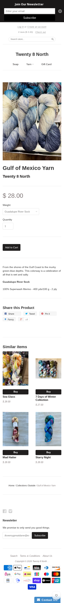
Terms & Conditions (30, 556)
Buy (16, 391)
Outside (31, 485)
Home (11, 485)
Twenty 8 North (32, 54)
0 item (25, 32)
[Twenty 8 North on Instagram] (10, 511)
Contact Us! (49, 599)
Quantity (7, 219)
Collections (21, 485)
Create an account (36, 27)
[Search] (53, 39)
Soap (15, 64)
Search (13, 556)
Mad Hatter (9, 457)
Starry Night (43, 457)
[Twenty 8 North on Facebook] (5, 511)
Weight (6, 205)
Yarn (29, 64)
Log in (21, 27)
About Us (47, 556)
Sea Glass (9, 396)
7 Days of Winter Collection (46, 398)
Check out (40, 32)
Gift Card (46, 64)
